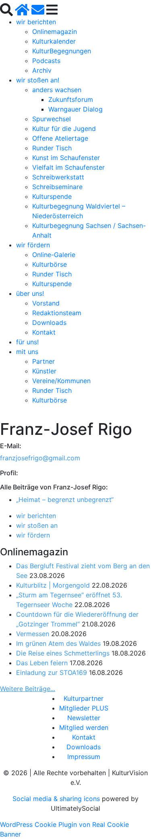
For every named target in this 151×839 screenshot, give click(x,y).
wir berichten (36, 22)
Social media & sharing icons (57, 799)
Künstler (44, 371)
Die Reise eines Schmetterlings (63, 653)
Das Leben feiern (42, 663)
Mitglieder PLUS (83, 708)
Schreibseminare (57, 187)
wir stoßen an (37, 525)
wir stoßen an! (37, 80)
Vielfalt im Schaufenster (68, 167)
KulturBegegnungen (61, 51)
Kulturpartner (83, 698)
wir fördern (33, 245)
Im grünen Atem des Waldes (58, 643)
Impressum (83, 757)
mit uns (27, 352)
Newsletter (83, 718)
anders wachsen (56, 90)
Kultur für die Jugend (64, 128)
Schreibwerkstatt (58, 177)
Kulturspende (52, 196)
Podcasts (46, 61)
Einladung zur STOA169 (51, 672)
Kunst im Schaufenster (66, 158)
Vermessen (32, 634)
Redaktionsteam (56, 313)
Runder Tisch (52, 148)
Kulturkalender (54, 41)
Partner (43, 361)
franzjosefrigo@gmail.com (40, 458)
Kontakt (44, 332)
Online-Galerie (53, 255)
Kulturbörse (49, 264)
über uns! (30, 293)
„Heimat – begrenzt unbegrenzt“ (65, 499)
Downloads (49, 322)
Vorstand (46, 303)
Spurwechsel (51, 119)
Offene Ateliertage (60, 138)
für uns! (27, 342)
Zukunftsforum (70, 99)
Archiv (42, 70)
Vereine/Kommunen (61, 381)
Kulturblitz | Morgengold (53, 585)
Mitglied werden (83, 727)
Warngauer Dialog (75, 109)
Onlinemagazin (54, 31)
